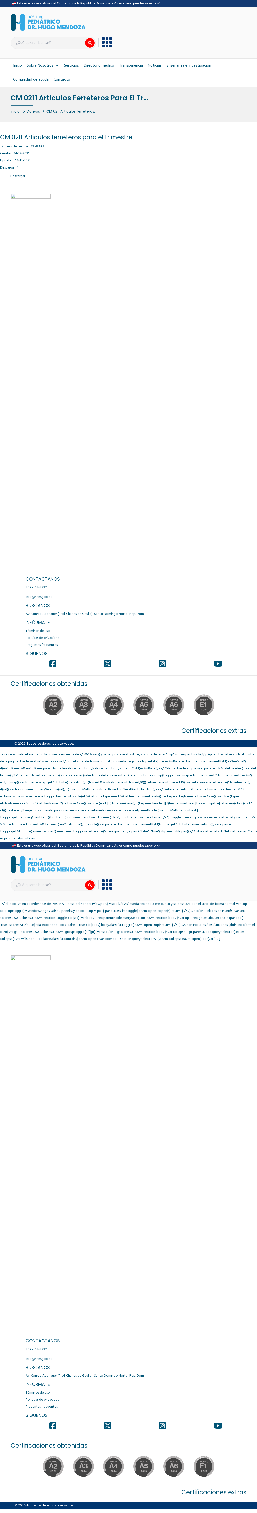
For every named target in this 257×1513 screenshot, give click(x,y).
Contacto (62, 79)
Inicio (17, 65)
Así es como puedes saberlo (135, 3)
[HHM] (48, 22)
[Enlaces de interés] (105, 42)
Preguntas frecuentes (42, 645)
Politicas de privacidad (42, 638)
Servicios (71, 65)
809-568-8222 (36, 587)
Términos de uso (38, 631)
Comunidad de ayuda (31, 79)
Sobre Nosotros (40, 65)
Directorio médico (99, 65)
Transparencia (131, 65)
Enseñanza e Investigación (189, 65)
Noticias (155, 65)
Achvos (33, 111)
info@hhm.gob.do (39, 597)
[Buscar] (90, 43)
